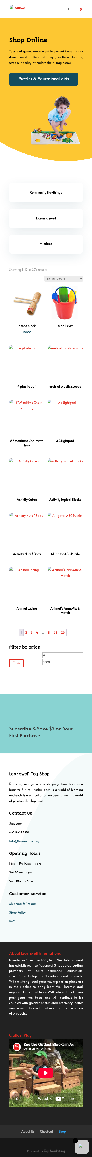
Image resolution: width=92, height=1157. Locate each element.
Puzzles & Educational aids (44, 79)
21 (48, 632)
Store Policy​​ (17, 912)
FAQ (12, 921)
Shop (62, 1131)
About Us (27, 1131)
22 (55, 632)
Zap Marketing (54, 1151)
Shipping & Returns (22, 904)
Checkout (46, 1131)
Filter (16, 663)
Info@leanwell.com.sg (24, 841)
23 (63, 632)
